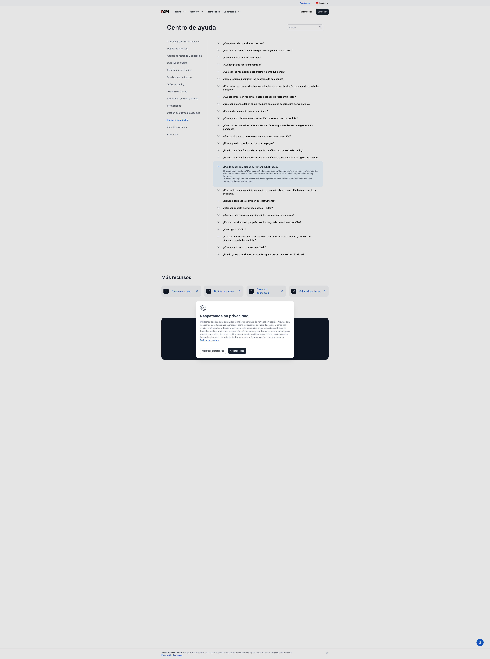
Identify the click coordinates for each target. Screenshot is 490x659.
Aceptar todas (237, 351)
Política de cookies (209, 340)
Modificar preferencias (213, 351)
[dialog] (245, 329)
